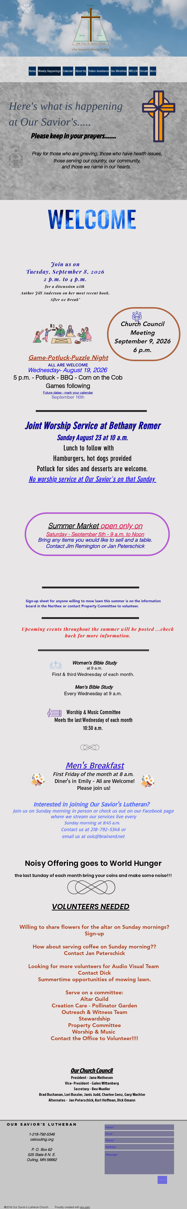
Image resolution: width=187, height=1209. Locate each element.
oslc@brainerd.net (106, 836)
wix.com (85, 1207)
